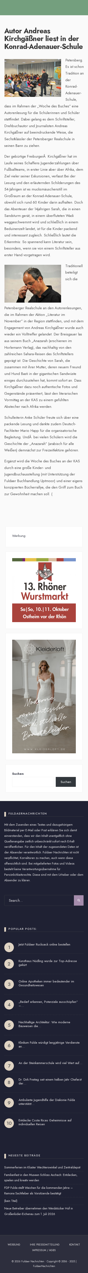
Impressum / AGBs (44, 1250)
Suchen (18, 773)
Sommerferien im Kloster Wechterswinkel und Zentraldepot (42, 1167)
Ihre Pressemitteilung (45, 1245)
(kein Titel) (10, 1201)
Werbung (14, 1245)
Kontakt (74, 1245)
